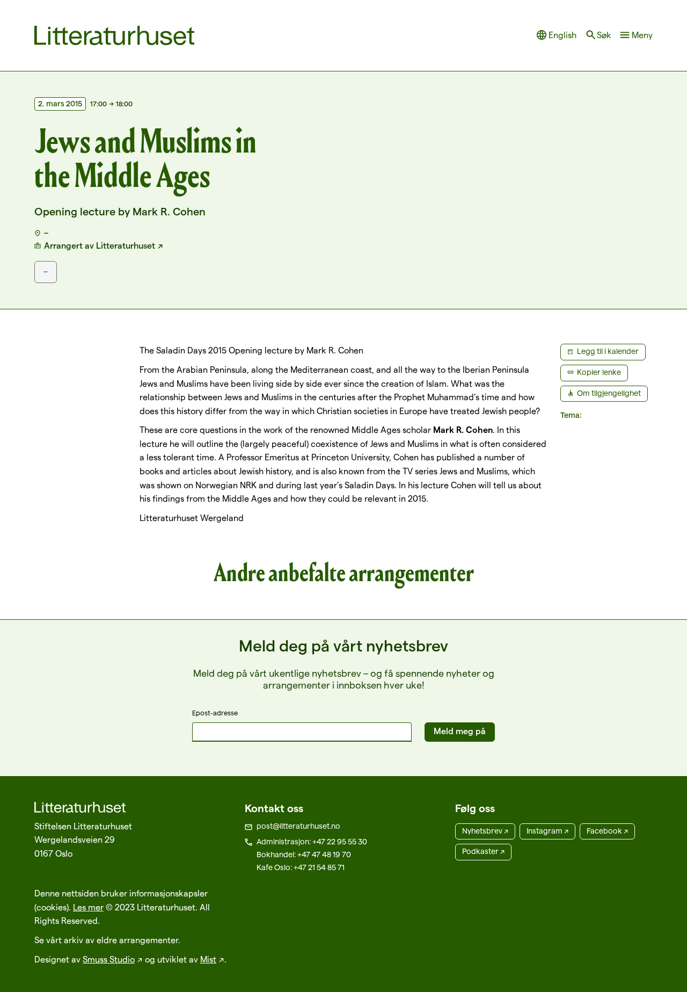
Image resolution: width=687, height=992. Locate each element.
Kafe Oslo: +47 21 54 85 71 (301, 867)
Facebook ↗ (607, 831)
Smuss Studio (109, 959)
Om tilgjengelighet (609, 393)
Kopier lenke (599, 372)
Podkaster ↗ (483, 851)
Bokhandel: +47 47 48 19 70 (304, 854)
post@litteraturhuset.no (298, 826)
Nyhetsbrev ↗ (485, 831)
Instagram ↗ (547, 831)
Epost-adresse (215, 712)
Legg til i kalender (608, 351)
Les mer (88, 907)
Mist (208, 959)
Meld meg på (460, 731)
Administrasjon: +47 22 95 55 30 (312, 841)
